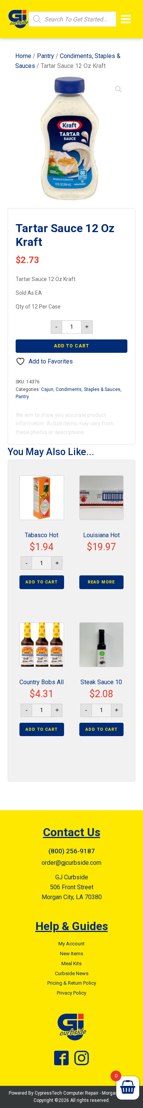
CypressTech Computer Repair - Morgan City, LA (84, 1093)
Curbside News (71, 973)
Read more (101, 582)
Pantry (45, 56)
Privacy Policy (71, 993)
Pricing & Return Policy (71, 983)
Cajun (47, 389)
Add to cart (71, 346)
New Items (71, 953)
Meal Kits (71, 963)
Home (23, 56)
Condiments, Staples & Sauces (88, 389)
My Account (71, 943)
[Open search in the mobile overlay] (72, 19)
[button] (118, 89)
